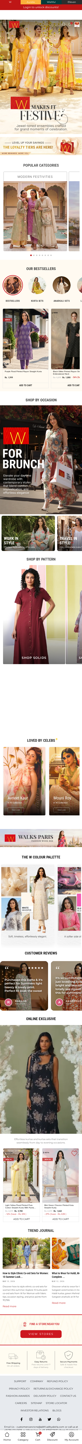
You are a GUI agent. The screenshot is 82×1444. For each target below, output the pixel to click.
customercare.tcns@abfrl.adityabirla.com (40, 1426)
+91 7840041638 (13, 1430)
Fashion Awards (18, 1395)
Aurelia (31, 2)
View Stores (41, 1334)
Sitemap (36, 1403)
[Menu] (4, 24)
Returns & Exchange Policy (53, 1388)
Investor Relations (35, 1410)
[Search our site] (63, 24)
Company (36, 1381)
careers (21, 1403)
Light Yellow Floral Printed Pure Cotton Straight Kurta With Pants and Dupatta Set (19, 1206)
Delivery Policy (45, 1395)
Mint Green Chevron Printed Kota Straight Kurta (59, 1206)
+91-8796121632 (50, 1430)
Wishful (51, 2)
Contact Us (68, 1395)
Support (20, 1381)
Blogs (56, 1410)
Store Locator (56, 1403)
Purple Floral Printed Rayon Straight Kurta (23, 371)
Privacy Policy (19, 1388)
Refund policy (57, 1381)
